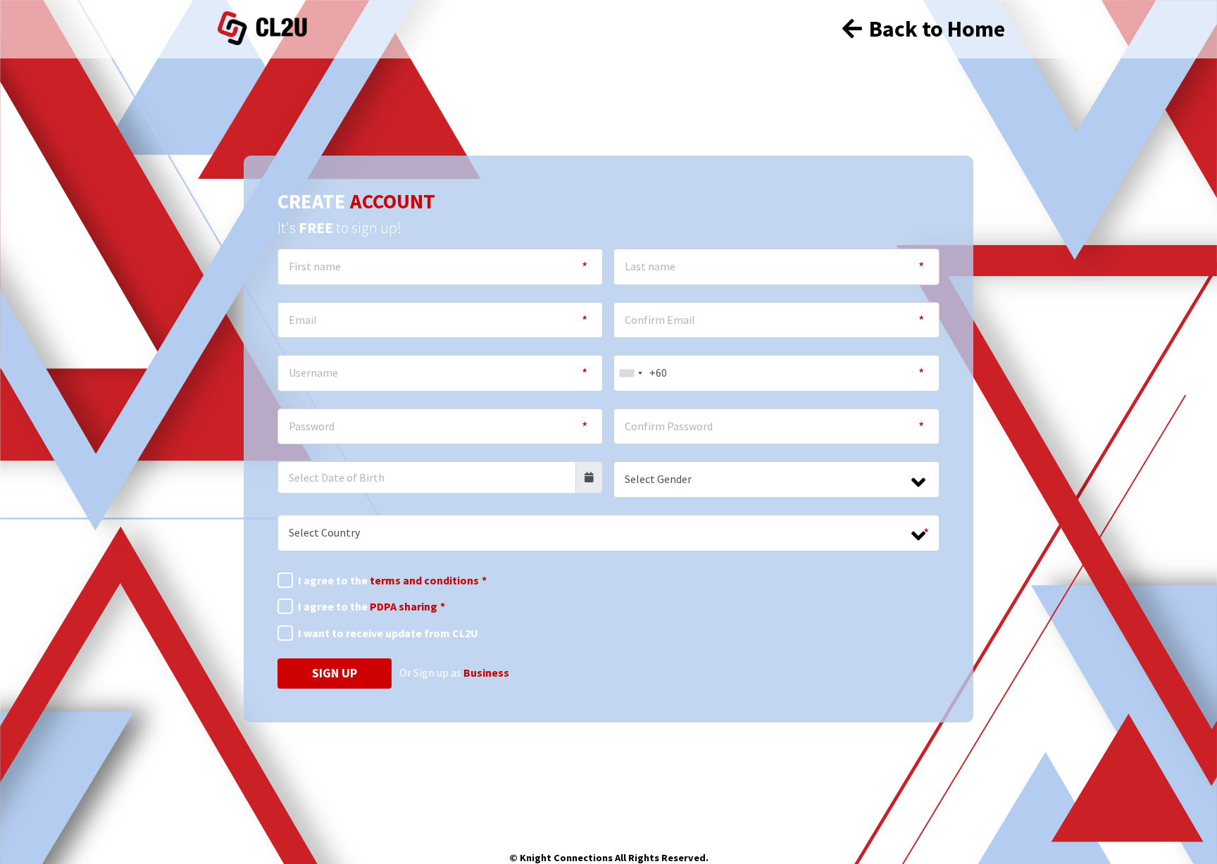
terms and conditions (424, 580)
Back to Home (935, 29)
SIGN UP (334, 673)
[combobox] (630, 373)
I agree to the (392, 580)
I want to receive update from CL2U (388, 633)
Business (486, 672)
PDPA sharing (403, 606)
